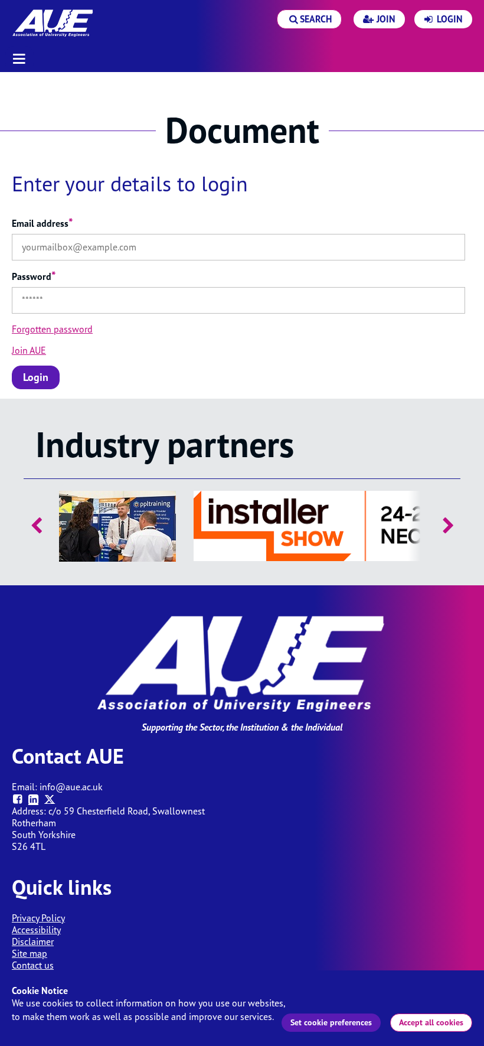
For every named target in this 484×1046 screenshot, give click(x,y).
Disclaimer (33, 941)
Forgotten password (52, 329)
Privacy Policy (38, 918)
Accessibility (36, 930)
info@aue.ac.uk (71, 787)
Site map (29, 953)
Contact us (33, 965)
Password (34, 276)
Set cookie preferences (331, 1022)
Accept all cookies (431, 1022)
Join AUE (29, 350)
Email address (42, 223)
